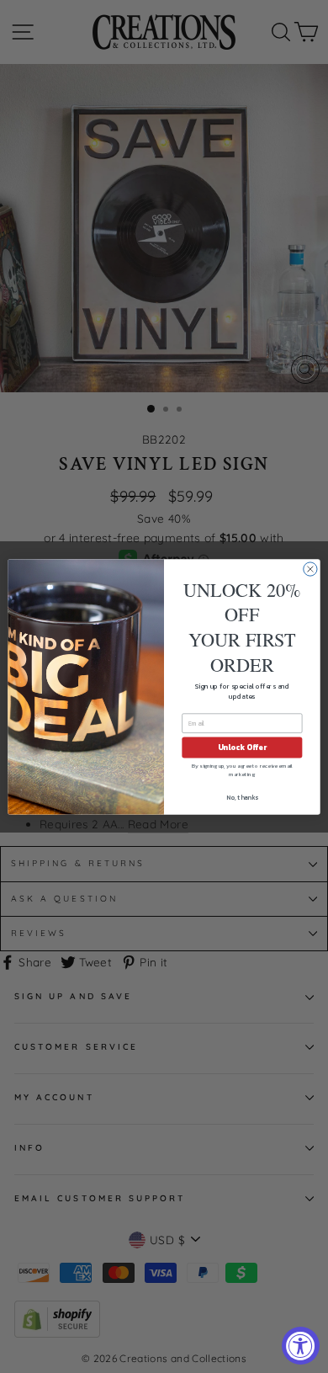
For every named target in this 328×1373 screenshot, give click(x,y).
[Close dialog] (310, 568)
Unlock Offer (242, 747)
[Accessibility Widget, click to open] (301, 1346)
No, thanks (241, 796)
